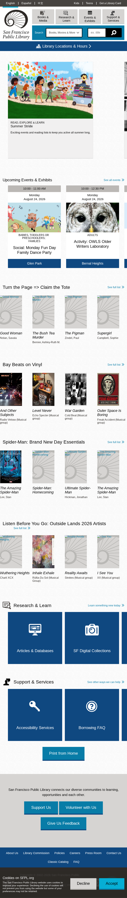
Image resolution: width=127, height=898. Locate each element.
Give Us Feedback (63, 823)
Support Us (41, 807)
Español (26, 3)
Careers (75, 853)
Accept (112, 883)
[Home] (16, 25)
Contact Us (113, 853)
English (10, 3)
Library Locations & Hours (64, 46)
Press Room (93, 853)
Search (39, 32)
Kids (76, 3)
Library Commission (36, 853)
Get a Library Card (110, 3)
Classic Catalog (58, 861)
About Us (12, 853)
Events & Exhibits (90, 19)
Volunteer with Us (81, 807)
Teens (89, 3)
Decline (83, 883)
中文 (40, 3)
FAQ (76, 861)
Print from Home (63, 753)
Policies (59, 853)
